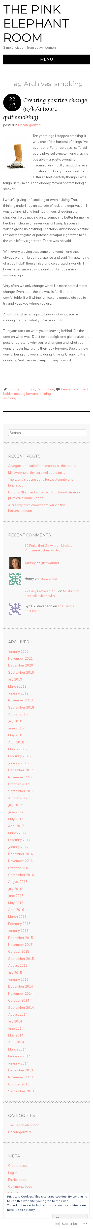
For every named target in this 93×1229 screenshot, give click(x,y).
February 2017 (19, 840)
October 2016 (18, 868)
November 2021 (20, 658)
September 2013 (21, 1091)
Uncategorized (29, 125)
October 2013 (18, 1084)
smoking (9, 398)
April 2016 (16, 910)
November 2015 (20, 945)
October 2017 (18, 784)
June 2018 (16, 728)
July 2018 (15, 721)
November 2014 (20, 993)
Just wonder (50, 563)
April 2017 (16, 826)
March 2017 (17, 833)
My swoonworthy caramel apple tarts (36, 472)
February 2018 (19, 756)
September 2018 (21, 707)
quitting (45, 394)
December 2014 (20, 986)
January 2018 (18, 763)
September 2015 (21, 959)
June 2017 (16, 812)
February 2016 (19, 924)
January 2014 (18, 1063)
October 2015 (18, 951)
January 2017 (18, 847)
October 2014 (18, 1000)
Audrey (30, 563)
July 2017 (15, 805)
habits (8, 394)
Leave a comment (74, 389)
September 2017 (21, 791)
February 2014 (19, 1056)
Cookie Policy (25, 1210)
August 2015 (18, 965)
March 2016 (17, 916)
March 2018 (17, 749)
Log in (12, 1173)
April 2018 (16, 742)
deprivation (45, 389)
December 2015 (20, 938)
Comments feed (20, 1186)
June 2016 (16, 896)
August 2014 (18, 1014)
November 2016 (20, 861)
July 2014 (15, 1021)
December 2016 (20, 854)
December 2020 (20, 665)
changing (28, 389)
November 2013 (20, 1077)
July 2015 (15, 973)
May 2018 (15, 735)
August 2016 (18, 882)
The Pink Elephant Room (36, 23)
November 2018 (20, 700)
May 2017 (15, 819)
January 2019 (18, 693)
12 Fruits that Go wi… (40, 546)
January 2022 (18, 651)
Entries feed (17, 1180)
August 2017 (18, 798)
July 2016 (15, 889)
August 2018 (18, 714)
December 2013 (20, 1070)
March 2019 (17, 686)
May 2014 (15, 1035)
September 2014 (21, 1007)
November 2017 (20, 777)
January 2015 (18, 979)
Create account (19, 1166)
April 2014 (16, 1042)
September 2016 (21, 875)
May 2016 (15, 903)
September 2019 (21, 672)
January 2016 (18, 931)
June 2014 (16, 1028)
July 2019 (15, 679)
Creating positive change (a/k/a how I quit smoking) (45, 109)
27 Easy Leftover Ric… (41, 591)
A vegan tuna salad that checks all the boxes (42, 466)
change (13, 389)
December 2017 (20, 770)
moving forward (26, 394)
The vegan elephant (23, 1125)
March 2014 (17, 1049)
